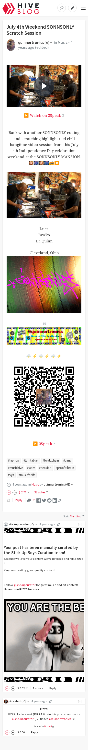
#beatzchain (51, 460)
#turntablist (30, 460)
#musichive (15, 468)
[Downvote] (14, 492)
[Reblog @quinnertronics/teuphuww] (9, 500)
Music (62, 42)
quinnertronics (33, 42)
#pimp (67, 460)
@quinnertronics (60, 719)
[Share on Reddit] (49, 500)
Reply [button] (52, 688)
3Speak (45, 444)
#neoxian (45, 468)
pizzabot (17, 701)
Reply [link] (18, 500)
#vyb (11, 475)
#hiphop (13, 460)
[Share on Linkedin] (55, 500)
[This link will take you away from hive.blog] (43, 323)
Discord (48, 726)
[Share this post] (59, 500)
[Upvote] (9, 492)
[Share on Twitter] (44, 500)
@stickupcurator (24, 585)
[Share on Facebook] (38, 500)
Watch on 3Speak (45, 115)
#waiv (31, 468)
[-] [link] (80, 524)
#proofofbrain (65, 468)
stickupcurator (21, 524)
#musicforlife (27, 475)
